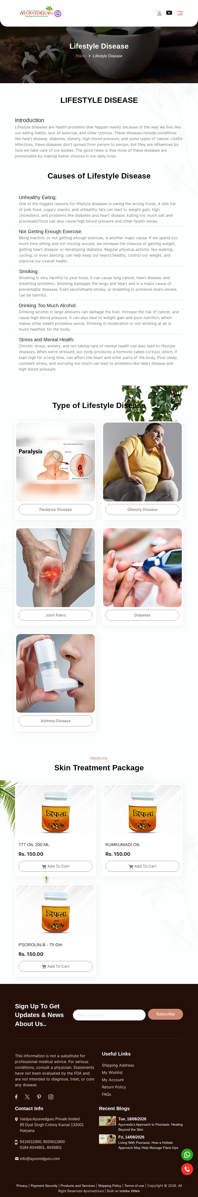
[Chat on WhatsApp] (187, 1155)
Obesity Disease (142, 509)
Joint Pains (55, 615)
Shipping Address (118, 1065)
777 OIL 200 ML (34, 844)
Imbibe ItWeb (130, 1191)
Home (81, 56)
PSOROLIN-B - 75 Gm (40, 944)
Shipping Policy (110, 1186)
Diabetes (142, 615)
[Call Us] (187, 1169)
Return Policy (114, 1087)
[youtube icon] (169, 14)
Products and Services (78, 1186)
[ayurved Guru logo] (41, 13)
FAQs (106, 1094)
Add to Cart (58, 866)
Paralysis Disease (55, 509)
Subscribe (165, 1013)
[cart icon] (159, 13)
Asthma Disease (56, 720)
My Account (113, 1079)
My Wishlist (112, 1072)
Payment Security (44, 1186)
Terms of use (134, 1186)
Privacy (22, 1186)
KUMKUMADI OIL (123, 844)
